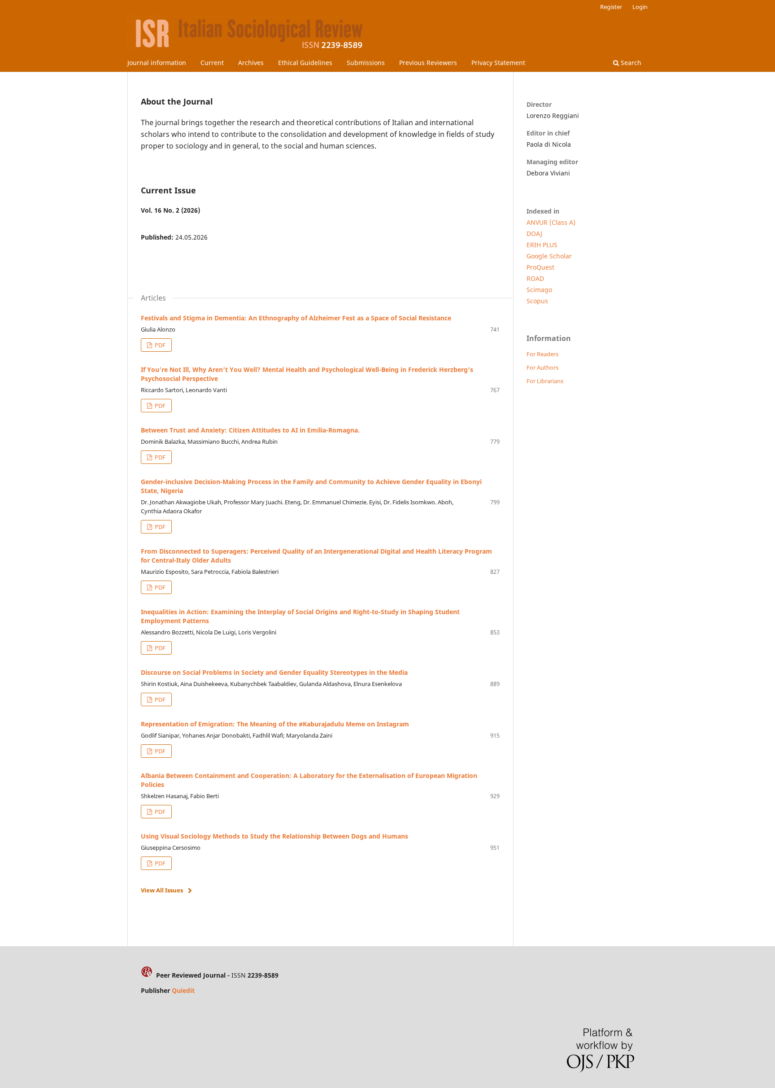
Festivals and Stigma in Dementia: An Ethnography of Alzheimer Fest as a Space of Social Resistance (296, 318)
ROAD (535, 278)
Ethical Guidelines (305, 62)
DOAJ (534, 233)
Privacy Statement (498, 62)
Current (212, 62)
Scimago (539, 289)
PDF (159, 345)
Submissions (366, 62)
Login (640, 7)
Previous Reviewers (428, 62)
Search (630, 62)
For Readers (542, 354)
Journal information (156, 62)
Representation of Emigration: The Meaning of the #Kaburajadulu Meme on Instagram (275, 724)
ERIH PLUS (542, 244)
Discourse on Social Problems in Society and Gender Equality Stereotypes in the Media (274, 672)
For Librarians (545, 381)
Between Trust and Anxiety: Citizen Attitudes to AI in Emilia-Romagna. (250, 430)
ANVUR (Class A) (551, 222)
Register (611, 7)
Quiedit (183, 990)
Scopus (537, 301)
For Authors (542, 367)
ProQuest (540, 267)
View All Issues (162, 890)
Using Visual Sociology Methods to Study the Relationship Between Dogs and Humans (274, 836)
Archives (251, 62)
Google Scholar (549, 256)
